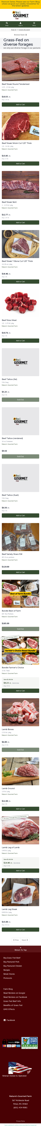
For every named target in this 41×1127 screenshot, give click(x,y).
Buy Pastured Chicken (12, 966)
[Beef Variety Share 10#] (20, 537)
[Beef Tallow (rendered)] (20, 421)
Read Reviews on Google (14, 993)
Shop (6, 25)
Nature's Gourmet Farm (10, 90)
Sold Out (20, 399)
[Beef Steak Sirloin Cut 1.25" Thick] (20, 126)
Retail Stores (9, 974)
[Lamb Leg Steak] (20, 892)
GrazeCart (33, 1125)
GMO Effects (9, 1009)
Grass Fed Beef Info (12, 1001)
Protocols (7, 978)
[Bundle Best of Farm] (20, 594)
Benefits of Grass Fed (12, 1005)
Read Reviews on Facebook (15, 997)
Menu (34, 25)
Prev (16, 940)
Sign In (20, 25)
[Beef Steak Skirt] (20, 185)
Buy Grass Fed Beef (11, 957)
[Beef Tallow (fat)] (20, 362)
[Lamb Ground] (20, 771)
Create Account (24, 30)
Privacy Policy (20, 1121)
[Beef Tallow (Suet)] (20, 478)
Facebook (10, 1020)
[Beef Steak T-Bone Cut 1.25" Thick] (20, 244)
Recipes (6, 970)
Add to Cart (20, 104)
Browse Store (19, 35)
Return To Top (21, 950)
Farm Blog (8, 989)
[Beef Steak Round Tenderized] (20, 67)
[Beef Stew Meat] (20, 303)
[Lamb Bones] (20, 712)
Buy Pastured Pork (11, 961)
